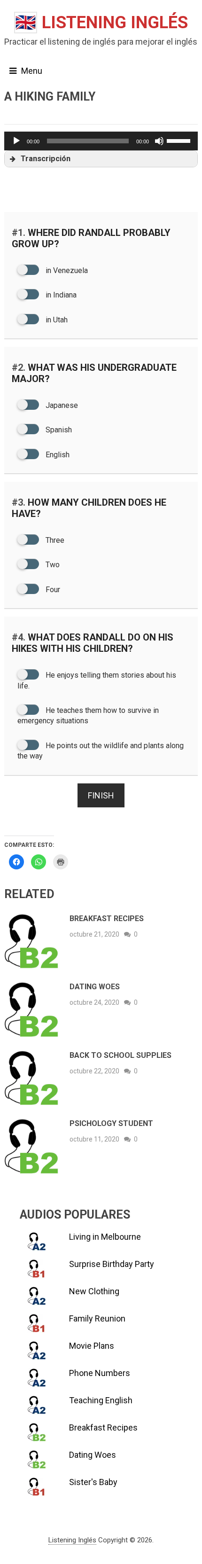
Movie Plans (91, 1346)
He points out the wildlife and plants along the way (100, 750)
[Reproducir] (16, 141)
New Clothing (94, 1291)
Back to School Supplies (120, 1055)
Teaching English (100, 1400)
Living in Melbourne (105, 1237)
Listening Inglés (101, 22)
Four (52, 589)
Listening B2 (24, 112)
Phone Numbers (99, 1373)
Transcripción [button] (45, 158)
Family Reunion (97, 1318)
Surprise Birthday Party (111, 1264)
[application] (101, 141)
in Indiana (60, 294)
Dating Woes (95, 986)
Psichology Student (111, 1123)
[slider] (180, 140)
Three (54, 540)
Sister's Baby (93, 1482)
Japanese (61, 405)
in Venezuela (66, 270)
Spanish (58, 429)
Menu (31, 71)
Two (52, 564)
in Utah (56, 319)
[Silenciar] (159, 141)
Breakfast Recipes (107, 918)
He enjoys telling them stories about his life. (96, 680)
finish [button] (101, 795)
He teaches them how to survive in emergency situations (88, 715)
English (57, 454)
